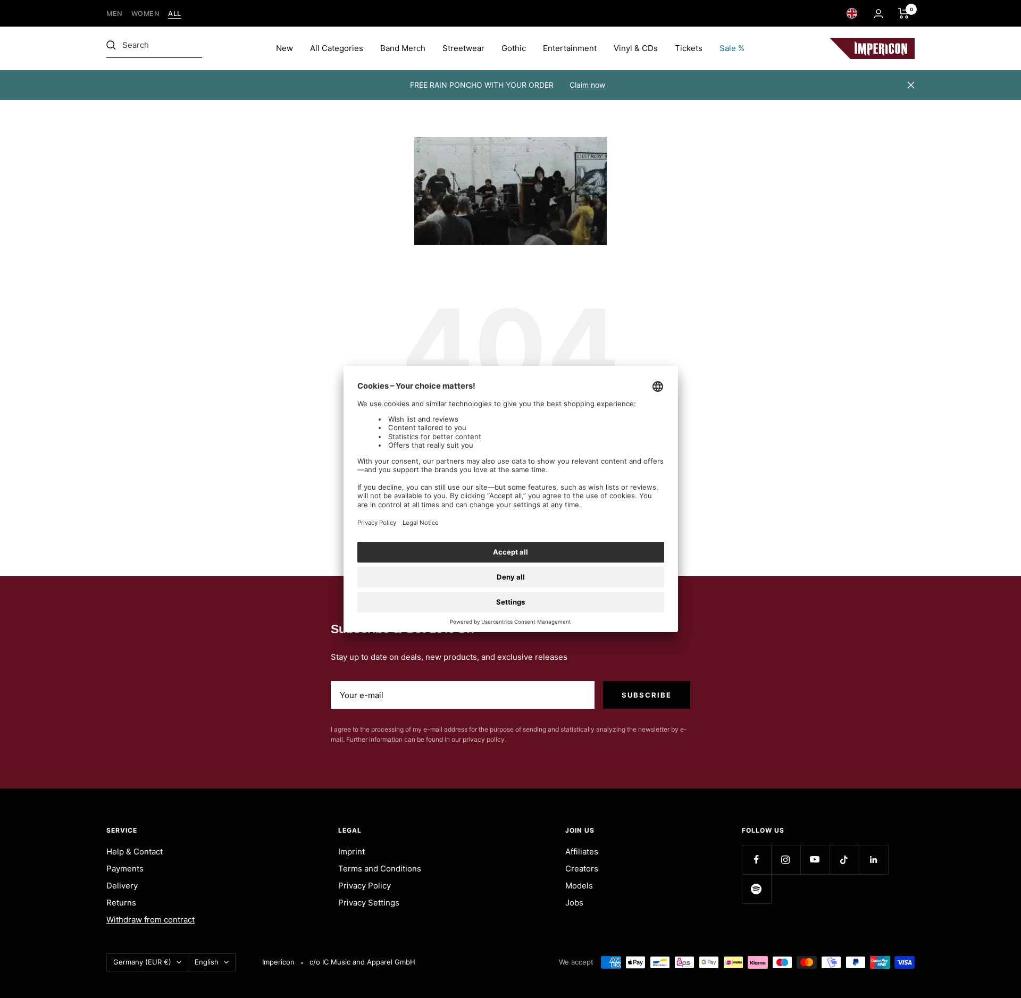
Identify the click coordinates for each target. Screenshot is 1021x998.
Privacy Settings (368, 903)
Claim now (587, 84)
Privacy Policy (364, 885)
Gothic (513, 48)
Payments (125, 868)
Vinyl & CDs (636, 48)
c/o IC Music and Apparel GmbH (362, 962)
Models (579, 885)
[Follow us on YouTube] (815, 859)
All (174, 14)
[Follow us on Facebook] (756, 859)
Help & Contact (134, 851)
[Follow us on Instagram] (785, 859)
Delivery (122, 885)
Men (114, 14)
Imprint (351, 851)
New (284, 48)
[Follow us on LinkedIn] (873, 859)
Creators (581, 868)
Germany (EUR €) (142, 962)
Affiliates (581, 851)
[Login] (878, 13)
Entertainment (570, 48)
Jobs (574, 903)
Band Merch (402, 48)
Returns (121, 903)
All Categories (336, 48)
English (207, 962)
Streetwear (463, 48)
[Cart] (903, 13)
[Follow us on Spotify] (756, 888)
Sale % (731, 48)
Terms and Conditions (379, 868)
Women (145, 14)
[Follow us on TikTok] (844, 859)
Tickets (688, 48)
